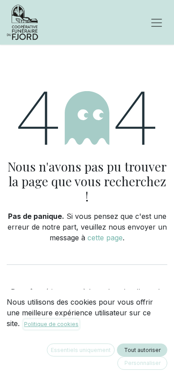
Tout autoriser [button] (142, 350)
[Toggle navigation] (156, 22)
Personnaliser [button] (142, 363)
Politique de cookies (51, 324)
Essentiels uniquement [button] (81, 350)
